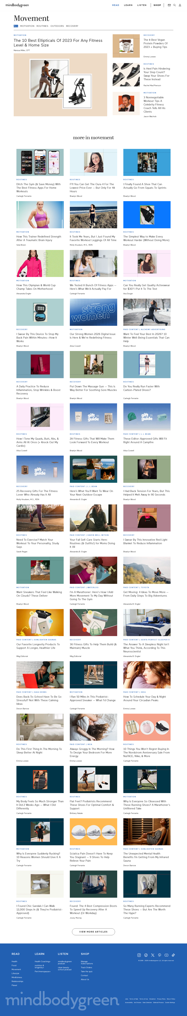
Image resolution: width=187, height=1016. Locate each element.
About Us (85, 979)
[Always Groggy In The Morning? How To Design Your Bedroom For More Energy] (93, 727)
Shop (85, 954)
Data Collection (147, 1002)
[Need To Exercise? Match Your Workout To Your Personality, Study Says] (40, 518)
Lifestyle (15, 973)
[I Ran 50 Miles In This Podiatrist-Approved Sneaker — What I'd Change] (93, 674)
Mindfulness (17, 977)
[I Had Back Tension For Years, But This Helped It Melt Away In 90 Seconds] (147, 469)
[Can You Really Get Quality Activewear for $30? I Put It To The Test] (147, 263)
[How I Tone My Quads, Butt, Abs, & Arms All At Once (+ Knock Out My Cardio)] (40, 417)
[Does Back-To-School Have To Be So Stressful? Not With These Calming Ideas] (40, 674)
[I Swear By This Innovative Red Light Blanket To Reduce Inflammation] (147, 518)
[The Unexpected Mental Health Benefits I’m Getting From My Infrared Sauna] (147, 831)
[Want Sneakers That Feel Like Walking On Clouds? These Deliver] (40, 570)
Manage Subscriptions (87, 962)
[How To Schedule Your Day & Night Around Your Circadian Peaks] (147, 674)
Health (14, 961)
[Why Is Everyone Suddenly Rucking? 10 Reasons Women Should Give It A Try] (40, 831)
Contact (84, 975)
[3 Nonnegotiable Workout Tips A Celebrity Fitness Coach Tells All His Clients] (127, 104)
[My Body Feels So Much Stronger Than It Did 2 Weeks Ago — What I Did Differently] (40, 779)
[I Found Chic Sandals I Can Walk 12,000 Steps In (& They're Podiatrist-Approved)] (40, 884)
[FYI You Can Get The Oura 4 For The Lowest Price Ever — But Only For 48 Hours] (93, 162)
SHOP (157, 5)
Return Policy (171, 999)
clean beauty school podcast (65, 969)
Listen (63, 954)
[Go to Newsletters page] (169, 5)
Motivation (27, 26)
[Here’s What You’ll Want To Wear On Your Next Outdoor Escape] (93, 469)
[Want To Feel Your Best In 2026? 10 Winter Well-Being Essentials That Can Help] (147, 312)
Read (16, 954)
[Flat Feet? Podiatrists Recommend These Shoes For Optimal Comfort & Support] (93, 779)
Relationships (17, 981)
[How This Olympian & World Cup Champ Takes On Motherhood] (40, 263)
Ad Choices (137, 1002)
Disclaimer (152, 999)
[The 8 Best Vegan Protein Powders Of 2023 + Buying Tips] (127, 46)
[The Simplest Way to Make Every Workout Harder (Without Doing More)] (147, 214)
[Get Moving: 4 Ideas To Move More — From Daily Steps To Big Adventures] (147, 570)
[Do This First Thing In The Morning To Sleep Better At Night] (40, 727)
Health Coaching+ (43, 961)
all (16, 26)
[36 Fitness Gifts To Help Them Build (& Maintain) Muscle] (93, 622)
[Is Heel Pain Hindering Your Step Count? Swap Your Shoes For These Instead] (127, 74)
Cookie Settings (170, 1002)
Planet (14, 985)
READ (115, 5)
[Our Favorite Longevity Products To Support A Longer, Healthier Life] (40, 622)
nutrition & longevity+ (39, 966)
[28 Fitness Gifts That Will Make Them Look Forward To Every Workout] (93, 417)
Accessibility (129, 1002)
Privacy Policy (161, 999)
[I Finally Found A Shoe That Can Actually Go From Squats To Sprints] (147, 162)
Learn (39, 954)
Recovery (72, 26)
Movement (16, 969)
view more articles (93, 932)
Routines (42, 26)
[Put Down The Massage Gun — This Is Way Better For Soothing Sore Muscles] (93, 364)
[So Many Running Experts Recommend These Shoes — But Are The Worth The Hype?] (147, 884)
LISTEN (142, 5)
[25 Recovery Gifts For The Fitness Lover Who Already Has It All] (40, 469)
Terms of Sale (134, 999)
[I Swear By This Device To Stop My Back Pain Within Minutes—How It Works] (40, 312)
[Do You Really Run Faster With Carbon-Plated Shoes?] (147, 364)
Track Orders (86, 968)
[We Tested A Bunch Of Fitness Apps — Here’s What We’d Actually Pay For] (93, 263)
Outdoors (57, 26)
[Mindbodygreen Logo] (17, 5)
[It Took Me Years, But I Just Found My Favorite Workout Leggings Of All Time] (93, 214)
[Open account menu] (180, 5)
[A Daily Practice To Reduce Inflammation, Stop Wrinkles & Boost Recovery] (40, 364)
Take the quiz (86, 971)
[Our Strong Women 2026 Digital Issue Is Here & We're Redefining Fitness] (93, 312)
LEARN (128, 5)
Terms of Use (143, 999)
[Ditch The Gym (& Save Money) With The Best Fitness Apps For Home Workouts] (40, 162)
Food (14, 965)
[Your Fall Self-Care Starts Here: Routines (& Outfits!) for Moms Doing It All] (93, 518)
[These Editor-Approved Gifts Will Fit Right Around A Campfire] (147, 417)
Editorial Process (158, 1002)
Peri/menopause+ (43, 971)
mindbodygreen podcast (65, 962)
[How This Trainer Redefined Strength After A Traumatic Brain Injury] (40, 214)
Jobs (126, 999)
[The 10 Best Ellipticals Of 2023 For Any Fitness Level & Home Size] (60, 84)
